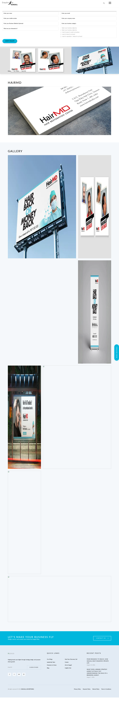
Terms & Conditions (106, 689)
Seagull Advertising (27, 689)
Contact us (101, 638)
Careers (67, 662)
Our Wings (49, 659)
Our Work (16, 71)
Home (9, 71)
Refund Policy (95, 689)
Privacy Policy (77, 689)
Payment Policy (86, 689)
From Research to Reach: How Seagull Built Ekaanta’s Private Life (98, 661)
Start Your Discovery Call (71, 659)
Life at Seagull (68, 665)
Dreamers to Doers (52, 665)
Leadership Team (51, 662)
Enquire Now (116, 352)
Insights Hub (68, 668)
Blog (48, 668)
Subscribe (34, 667)
